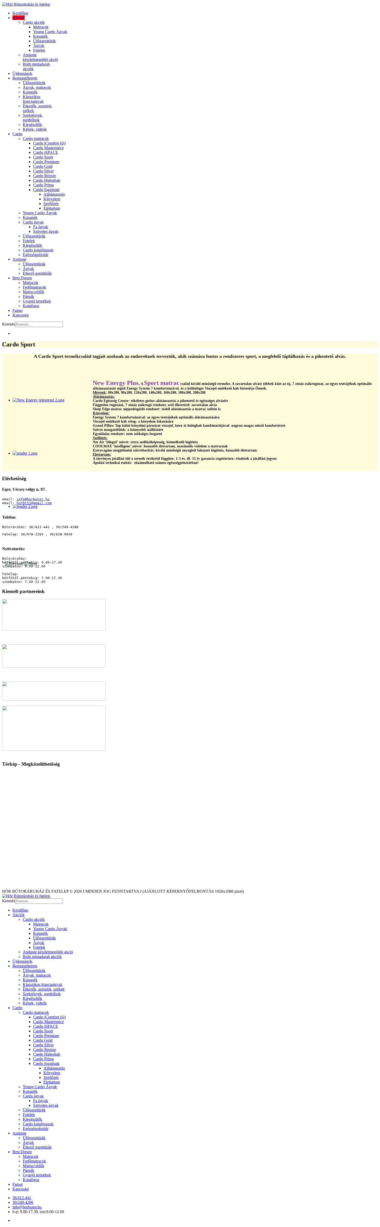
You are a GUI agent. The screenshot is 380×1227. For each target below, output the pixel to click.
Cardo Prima (43, 185)
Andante (19, 259)
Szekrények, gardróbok (33, 117)
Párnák (28, 296)
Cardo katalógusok (38, 250)
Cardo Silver (43, 171)
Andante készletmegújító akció (40, 57)
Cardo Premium (46, 162)
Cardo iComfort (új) (49, 143)
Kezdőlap (20, 13)
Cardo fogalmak (46, 189)
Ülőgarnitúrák (44, 41)
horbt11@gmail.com (34, 503)
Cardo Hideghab (46, 180)
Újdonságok (22, 73)
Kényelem (51, 199)
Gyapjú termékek (37, 301)
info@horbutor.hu (33, 499)
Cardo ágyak (33, 222)
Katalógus (31, 306)
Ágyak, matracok (37, 87)
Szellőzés (51, 203)
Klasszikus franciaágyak (33, 99)
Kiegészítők (32, 124)
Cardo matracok (36, 138)
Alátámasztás (54, 194)
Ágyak (38, 45)
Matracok (41, 27)
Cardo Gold (42, 166)
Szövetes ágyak (45, 231)
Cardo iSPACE (45, 152)
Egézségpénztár (35, 254)
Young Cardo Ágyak (50, 31)
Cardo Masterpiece (48, 148)
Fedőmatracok (34, 287)
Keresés (8, 324)
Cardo (17, 134)
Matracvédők (33, 292)
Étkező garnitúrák (37, 273)
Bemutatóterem (24, 78)
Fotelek (39, 50)
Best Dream (22, 278)
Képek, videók (35, 129)
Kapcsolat (20, 315)
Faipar (17, 310)
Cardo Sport (43, 157)
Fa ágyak (40, 227)
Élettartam (51, 208)
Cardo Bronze (44, 175)
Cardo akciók (34, 22)
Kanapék (40, 36)
